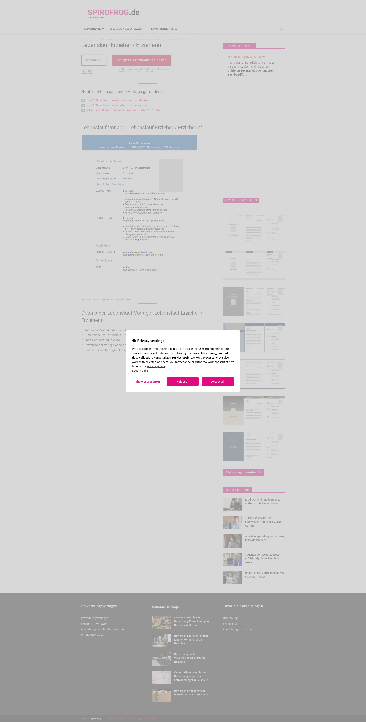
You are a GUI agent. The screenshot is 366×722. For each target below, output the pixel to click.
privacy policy (156, 366)
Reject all (183, 381)
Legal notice (140, 370)
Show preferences (148, 381)
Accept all (217, 381)
